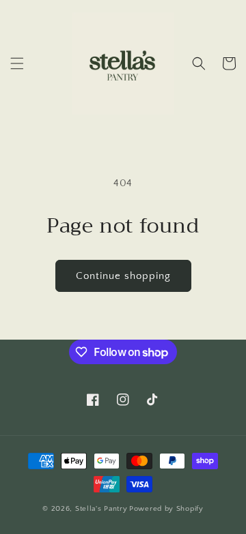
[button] (17, 63)
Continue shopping (123, 276)
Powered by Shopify (166, 509)
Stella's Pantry (101, 509)
